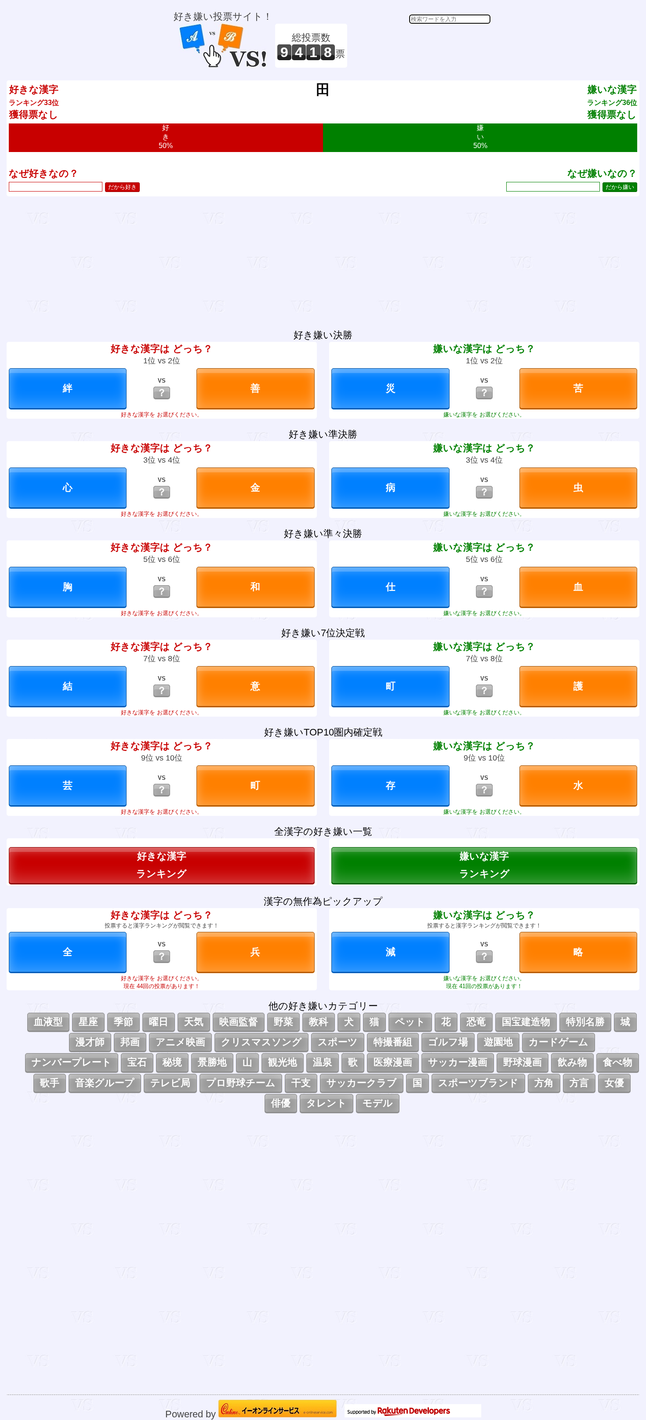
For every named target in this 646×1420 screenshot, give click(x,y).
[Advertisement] (420, 46)
